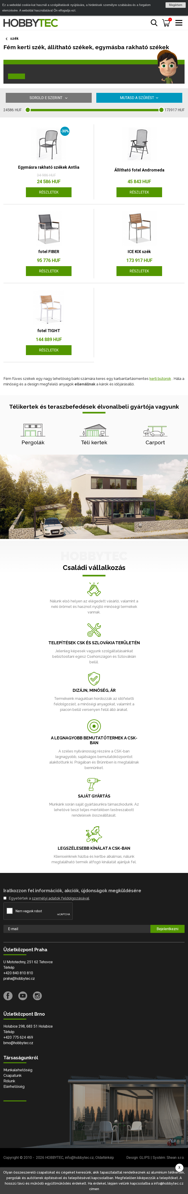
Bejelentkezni (167, 929)
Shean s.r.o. (176, 1157)
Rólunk (9, 1081)
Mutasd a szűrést (137, 98)
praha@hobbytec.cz (19, 978)
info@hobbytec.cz (79, 1157)
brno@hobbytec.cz (18, 1043)
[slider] (27, 110)
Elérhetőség (14, 1086)
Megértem (175, 5)
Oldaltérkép (104, 1157)
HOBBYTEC (54, 1157)
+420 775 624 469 (18, 1037)
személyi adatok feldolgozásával (60, 898)
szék (14, 38)
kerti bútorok (160, 378)
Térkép (8, 967)
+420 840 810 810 (18, 973)
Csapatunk (12, 1075)
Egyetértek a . (49, 898)
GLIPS (144, 1157)
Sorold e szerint (46, 98)
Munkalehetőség (17, 1070)
